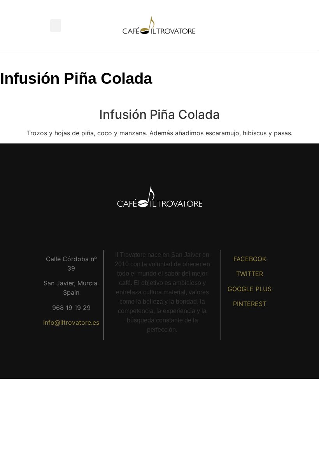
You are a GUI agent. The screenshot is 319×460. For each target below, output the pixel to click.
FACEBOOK (249, 259)
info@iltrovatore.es (71, 322)
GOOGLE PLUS (250, 289)
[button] (55, 25)
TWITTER (249, 274)
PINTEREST (249, 304)
